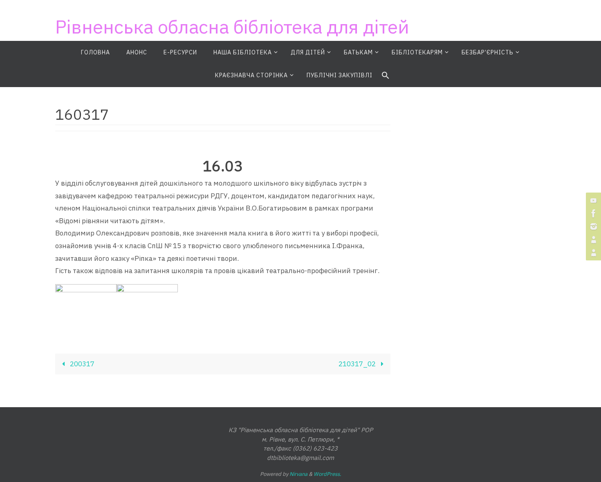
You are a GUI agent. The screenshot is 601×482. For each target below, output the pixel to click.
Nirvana (298, 474)
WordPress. (327, 474)
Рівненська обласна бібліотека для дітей (232, 26)
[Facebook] (592, 213)
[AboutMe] (592, 239)
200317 (81, 363)
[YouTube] (592, 200)
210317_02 (358, 363)
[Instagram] (592, 226)
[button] (385, 75)
